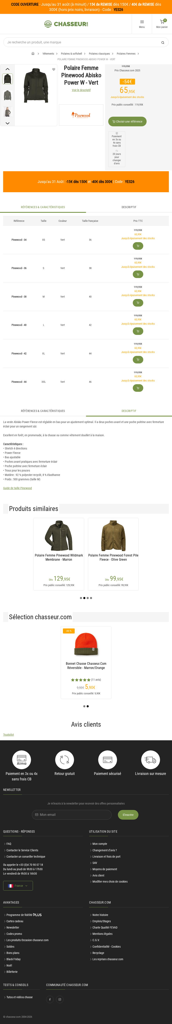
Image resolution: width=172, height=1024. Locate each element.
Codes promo (14, 933)
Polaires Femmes (126, 53)
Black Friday (14, 959)
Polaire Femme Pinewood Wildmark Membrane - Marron (59, 557)
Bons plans (13, 953)
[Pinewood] (81, 115)
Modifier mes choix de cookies (110, 881)
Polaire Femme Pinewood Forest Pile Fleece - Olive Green (113, 557)
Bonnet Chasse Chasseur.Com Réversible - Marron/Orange (86, 666)
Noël (9, 965)
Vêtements (48, 53)
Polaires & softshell (71, 53)
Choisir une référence (128, 121)
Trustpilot (8, 734)
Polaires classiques (99, 53)
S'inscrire (128, 814)
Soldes (10, 946)
